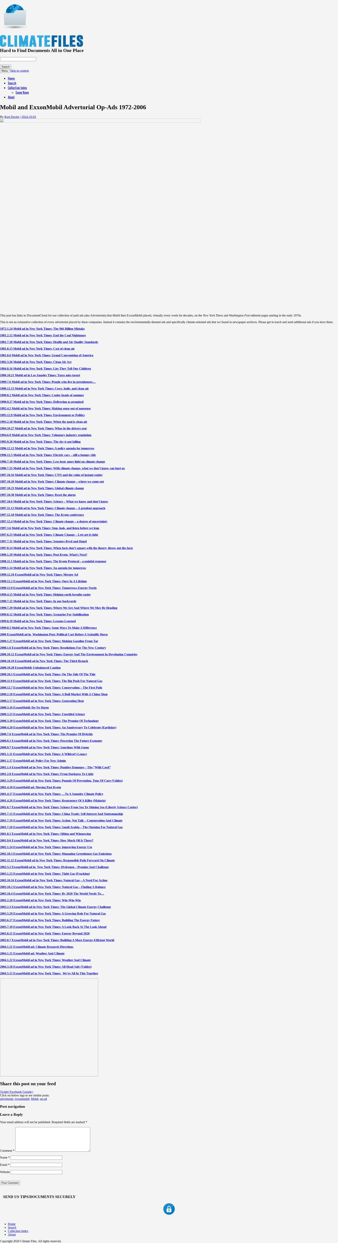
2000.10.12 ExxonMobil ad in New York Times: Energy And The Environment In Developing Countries (68, 654)
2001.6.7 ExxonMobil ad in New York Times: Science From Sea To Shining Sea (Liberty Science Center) (69, 807)
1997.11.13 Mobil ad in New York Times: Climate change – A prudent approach (52, 508)
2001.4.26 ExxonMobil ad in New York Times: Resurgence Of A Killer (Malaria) (53, 800)
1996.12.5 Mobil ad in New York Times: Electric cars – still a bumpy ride (48, 455)
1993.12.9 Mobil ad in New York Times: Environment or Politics (42, 415)
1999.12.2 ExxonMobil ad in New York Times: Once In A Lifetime (43, 581)
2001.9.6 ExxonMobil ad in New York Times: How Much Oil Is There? (46, 840)
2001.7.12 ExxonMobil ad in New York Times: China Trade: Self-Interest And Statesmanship (61, 814)
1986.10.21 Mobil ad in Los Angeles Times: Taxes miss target (40, 375)
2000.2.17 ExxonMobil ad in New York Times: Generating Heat (42, 701)
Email (5, 1164)
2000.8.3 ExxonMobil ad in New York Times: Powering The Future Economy (51, 740)
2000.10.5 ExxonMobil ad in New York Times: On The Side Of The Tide (47, 674)
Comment (7, 1150)
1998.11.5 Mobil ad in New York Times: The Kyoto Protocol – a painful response (53, 561)
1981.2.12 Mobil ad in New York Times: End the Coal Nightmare (43, 335)
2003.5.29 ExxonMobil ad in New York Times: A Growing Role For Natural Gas (53, 913)
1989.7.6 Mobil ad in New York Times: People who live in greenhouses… (48, 382)
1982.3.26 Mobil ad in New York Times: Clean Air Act (35, 362)
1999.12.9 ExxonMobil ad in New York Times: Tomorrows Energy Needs (48, 588)
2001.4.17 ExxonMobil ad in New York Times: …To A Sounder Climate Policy (51, 794)
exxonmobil (22, 1099)
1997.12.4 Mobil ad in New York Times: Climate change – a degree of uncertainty (53, 521)
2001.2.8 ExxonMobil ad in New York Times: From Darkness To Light (46, 774)
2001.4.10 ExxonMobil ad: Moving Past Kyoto (30, 787)
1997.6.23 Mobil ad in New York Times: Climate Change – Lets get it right (49, 534)
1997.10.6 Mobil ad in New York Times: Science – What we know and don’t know (54, 501)
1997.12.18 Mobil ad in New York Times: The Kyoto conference (42, 514)
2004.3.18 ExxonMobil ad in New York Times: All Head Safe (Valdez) (46, 966)
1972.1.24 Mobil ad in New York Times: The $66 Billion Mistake (42, 328)
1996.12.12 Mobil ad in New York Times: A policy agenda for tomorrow (47, 448)
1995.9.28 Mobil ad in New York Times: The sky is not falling (40, 441)
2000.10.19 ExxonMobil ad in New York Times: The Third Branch (44, 661)
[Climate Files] (14, 26)
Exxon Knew (22, 92)
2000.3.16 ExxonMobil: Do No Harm (24, 707)
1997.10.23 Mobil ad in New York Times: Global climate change (42, 488)
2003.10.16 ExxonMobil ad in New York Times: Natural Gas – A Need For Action (53, 880)
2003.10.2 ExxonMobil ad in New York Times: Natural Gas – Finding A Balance (53, 887)
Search (12, 83)
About (11, 97)
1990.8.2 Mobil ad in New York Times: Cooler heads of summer (42, 395)
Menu (5, 70)
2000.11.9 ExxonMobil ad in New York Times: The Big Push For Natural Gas (51, 681)
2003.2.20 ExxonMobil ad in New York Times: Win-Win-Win (40, 900)
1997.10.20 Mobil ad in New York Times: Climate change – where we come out (52, 481)
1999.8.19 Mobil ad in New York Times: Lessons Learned (38, 621)
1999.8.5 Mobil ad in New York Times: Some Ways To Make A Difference (48, 627)
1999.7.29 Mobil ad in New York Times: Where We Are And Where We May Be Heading (58, 607)
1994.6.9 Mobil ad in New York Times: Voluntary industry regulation (45, 435)
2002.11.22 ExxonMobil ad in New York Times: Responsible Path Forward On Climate (57, 860)
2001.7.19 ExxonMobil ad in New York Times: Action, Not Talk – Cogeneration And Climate (61, 820)
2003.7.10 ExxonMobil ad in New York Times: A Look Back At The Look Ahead (53, 926)
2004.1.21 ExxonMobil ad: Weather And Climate (32, 953)
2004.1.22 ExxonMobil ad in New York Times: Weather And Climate (45, 960)
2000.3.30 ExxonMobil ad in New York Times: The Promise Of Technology (49, 720)
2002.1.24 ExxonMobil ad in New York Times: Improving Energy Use (46, 847)
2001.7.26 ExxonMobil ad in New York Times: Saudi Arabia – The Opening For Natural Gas (61, 827)
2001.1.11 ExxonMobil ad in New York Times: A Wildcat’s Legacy (43, 754)
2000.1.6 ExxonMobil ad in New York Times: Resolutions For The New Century (53, 647)
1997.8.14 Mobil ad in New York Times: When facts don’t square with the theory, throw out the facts (66, 548)
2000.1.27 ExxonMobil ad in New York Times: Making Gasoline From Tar (49, 641)
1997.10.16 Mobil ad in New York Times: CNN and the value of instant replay (51, 475)
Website (5, 1172)
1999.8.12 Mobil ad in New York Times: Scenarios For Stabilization (44, 614)
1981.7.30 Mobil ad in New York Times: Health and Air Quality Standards (49, 342)
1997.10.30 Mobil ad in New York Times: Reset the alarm (38, 494)
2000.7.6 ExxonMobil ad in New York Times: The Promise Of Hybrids (46, 734)
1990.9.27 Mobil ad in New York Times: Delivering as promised (42, 401)
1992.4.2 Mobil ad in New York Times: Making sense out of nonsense (45, 408)
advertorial (6, 1099)
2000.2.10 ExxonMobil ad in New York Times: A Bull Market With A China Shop (54, 694)
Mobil (34, 1099)
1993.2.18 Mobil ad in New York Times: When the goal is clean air (43, 421)
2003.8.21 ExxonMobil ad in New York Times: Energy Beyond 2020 (45, 933)
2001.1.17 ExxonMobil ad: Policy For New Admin (33, 760)
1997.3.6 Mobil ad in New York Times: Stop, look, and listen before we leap (49, 528)
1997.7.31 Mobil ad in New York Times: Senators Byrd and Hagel (43, 541)
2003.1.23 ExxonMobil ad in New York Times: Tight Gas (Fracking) (45, 873)
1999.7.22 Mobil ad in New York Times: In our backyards (38, 601)
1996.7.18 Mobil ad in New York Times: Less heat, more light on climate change (52, 461)
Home (11, 78)
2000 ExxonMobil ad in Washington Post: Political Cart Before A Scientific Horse (54, 634)
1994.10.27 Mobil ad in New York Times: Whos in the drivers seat (43, 428)
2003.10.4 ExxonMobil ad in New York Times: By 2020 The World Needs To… (52, 893)
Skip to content (19, 70)
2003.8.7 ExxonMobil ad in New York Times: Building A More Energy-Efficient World (57, 940)
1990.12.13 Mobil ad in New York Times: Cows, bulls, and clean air (44, 388)
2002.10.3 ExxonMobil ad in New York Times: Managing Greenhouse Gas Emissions (56, 853)
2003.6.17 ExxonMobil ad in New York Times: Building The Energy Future (50, 920)
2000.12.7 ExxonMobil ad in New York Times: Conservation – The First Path (51, 687)
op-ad (43, 1099)
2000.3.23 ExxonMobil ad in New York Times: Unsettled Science (42, 714)
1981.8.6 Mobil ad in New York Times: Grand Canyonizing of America (46, 355)
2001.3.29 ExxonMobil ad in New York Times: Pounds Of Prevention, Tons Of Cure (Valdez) (61, 780)
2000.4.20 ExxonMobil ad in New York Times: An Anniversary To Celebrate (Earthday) (58, 727)
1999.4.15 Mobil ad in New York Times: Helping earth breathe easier (45, 594)
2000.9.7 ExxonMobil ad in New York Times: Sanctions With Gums (44, 747)
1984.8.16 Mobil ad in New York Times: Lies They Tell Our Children (45, 368)
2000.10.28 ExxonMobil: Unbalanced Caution (30, 667)
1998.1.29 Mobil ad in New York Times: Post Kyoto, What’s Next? (43, 554)
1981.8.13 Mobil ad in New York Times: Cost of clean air (37, 348)
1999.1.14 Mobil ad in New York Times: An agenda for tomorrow (43, 568)
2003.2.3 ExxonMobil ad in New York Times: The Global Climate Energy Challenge (55, 907)
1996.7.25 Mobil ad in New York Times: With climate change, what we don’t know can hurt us (62, 468)
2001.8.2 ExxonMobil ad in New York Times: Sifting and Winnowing (45, 833)
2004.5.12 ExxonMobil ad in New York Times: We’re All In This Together (49, 973)
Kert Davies (11, 116)
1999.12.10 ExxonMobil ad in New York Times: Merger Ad (39, 574)
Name (5, 1157)
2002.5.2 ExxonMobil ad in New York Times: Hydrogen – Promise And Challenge (54, 867)
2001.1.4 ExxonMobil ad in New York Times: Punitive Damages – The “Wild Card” (55, 767)
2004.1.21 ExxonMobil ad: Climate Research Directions (36, 946)
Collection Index (17, 87)
